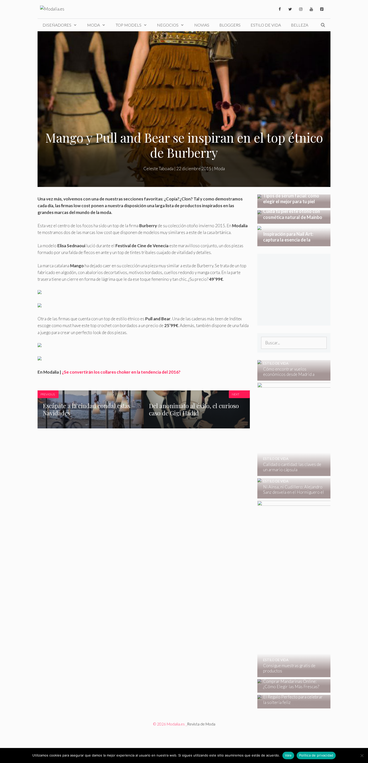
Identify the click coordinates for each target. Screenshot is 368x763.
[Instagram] (300, 9)
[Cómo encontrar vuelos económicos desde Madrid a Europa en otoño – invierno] (290, 377)
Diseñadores (57, 25)
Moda (93, 25)
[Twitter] (290, 9)
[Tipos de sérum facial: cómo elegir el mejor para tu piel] (294, 204)
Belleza (299, 25)
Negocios (167, 25)
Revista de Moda (201, 724)
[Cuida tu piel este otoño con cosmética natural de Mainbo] (294, 220)
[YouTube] (311, 9)
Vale (288, 755)
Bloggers (230, 25)
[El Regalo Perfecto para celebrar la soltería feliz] (290, 705)
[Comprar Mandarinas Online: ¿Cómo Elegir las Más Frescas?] (290, 689)
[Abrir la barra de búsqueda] (322, 25)
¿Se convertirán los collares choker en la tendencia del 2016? (121, 372)
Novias (201, 25)
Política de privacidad (316, 755)
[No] (361, 755)
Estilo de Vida (266, 25)
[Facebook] (279, 9)
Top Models (128, 25)
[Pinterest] (321, 9)
